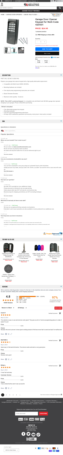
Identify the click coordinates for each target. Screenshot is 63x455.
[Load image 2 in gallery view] (14, 50)
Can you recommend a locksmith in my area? (14, 159)
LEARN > (33, 439)
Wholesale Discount (12, 400)
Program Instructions (38, 400)
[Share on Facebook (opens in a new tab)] (6, 334)
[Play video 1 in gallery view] (21, 50)
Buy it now (47, 53)
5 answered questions (41, 31)
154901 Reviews (9, 302)
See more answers (8, 154)
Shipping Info (25, 402)
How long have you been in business (11, 215)
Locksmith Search (25, 400)
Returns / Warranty (26, 404)
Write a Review (58, 308)
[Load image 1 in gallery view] (7, 50)
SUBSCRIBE (43, 413)
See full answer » (9, 171)
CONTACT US (8, 1)
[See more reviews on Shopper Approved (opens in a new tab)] (11, 334)
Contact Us (16, 402)
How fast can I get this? (7, 179)
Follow (2, 142)
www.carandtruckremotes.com (22, 146)
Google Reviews (6, 402)
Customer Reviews (50, 400)
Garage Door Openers (14, 14)
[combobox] (28, 7)
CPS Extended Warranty (54, 402)
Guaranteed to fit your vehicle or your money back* (46, 45)
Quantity (37, 38)
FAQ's (40, 404)
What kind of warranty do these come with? (13, 200)
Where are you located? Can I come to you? (13, 140)
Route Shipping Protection (37, 402)
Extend (35, 404)
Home (2, 14)
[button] (4, 152)
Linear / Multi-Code (30, 14)
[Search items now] (60, 7)
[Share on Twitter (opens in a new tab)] (9, 334)
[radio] (31, 296)
